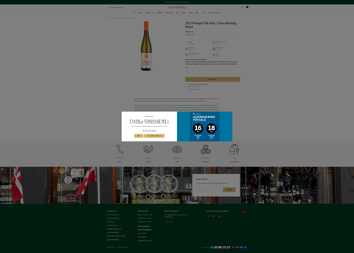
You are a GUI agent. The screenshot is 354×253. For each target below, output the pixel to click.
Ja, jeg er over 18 (154, 135)
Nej (138, 135)
